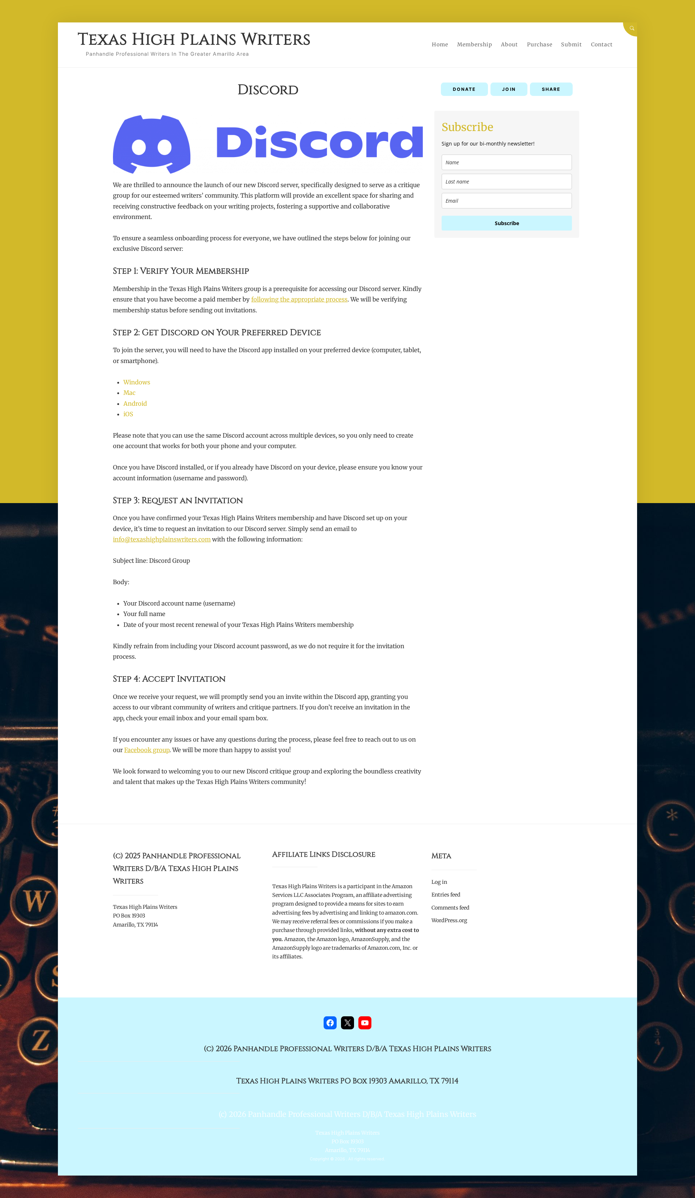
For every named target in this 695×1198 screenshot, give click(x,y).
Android (135, 403)
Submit (571, 44)
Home (440, 44)
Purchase (539, 44)
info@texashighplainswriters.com (162, 539)
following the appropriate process (299, 299)
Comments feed (450, 907)
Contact (602, 44)
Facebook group (146, 750)
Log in (439, 882)
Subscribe (507, 223)
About (509, 44)
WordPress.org (449, 920)
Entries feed (445, 894)
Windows (136, 382)
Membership (474, 44)
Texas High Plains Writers (194, 40)
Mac (129, 392)
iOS (128, 414)
